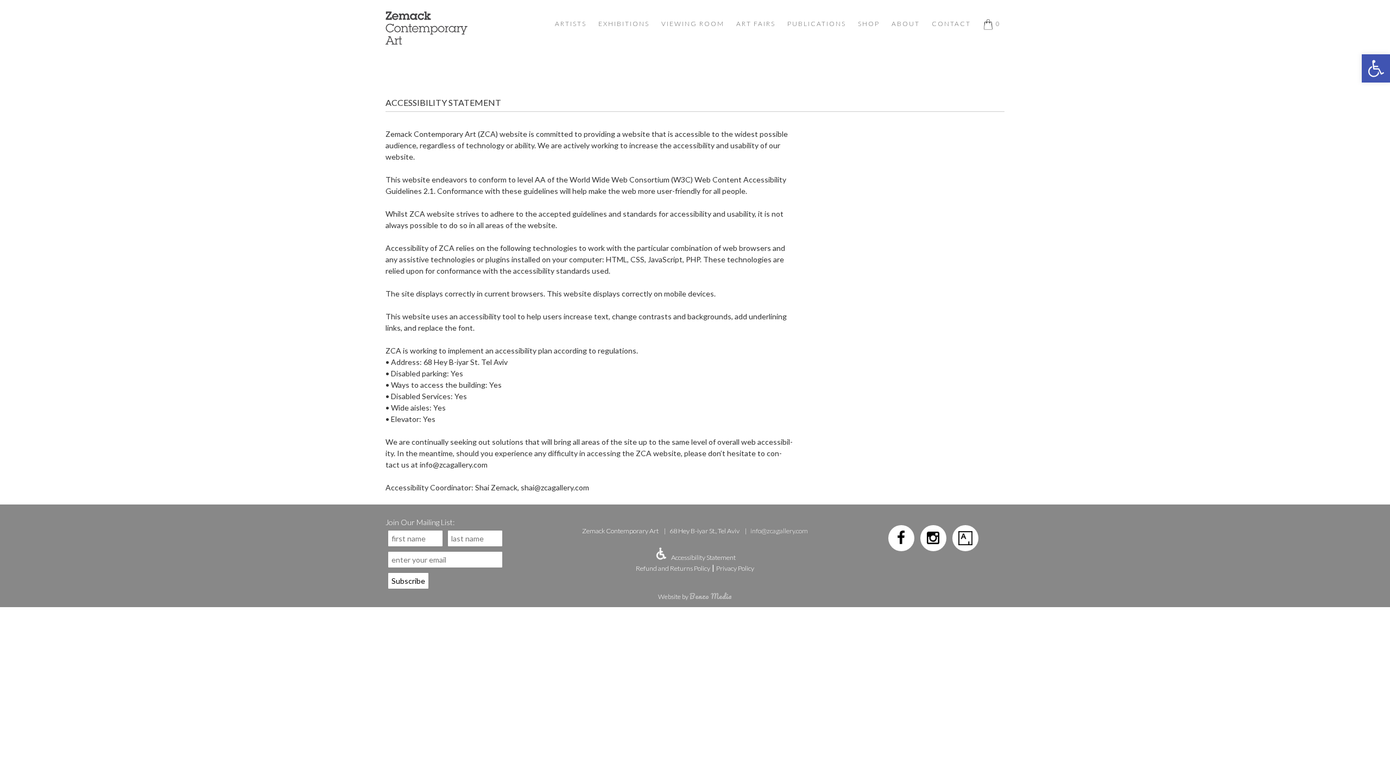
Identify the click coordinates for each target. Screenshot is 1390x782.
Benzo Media (711, 596)
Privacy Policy (735, 568)
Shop (869, 24)
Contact (951, 24)
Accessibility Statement (703, 557)
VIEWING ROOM (692, 24)
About (906, 24)
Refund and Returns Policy (673, 568)
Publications (816, 24)
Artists (570, 24)
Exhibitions (623, 24)
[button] (1376, 68)
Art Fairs (755, 24)
